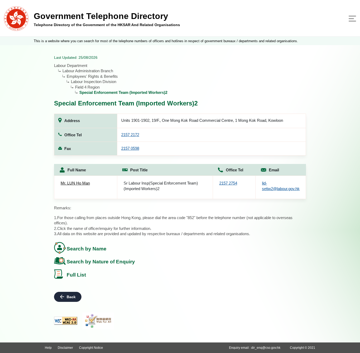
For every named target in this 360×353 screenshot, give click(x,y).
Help (48, 348)
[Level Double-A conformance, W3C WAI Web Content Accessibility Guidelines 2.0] (65, 321)
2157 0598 (130, 148)
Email (274, 170)
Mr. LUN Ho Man (75, 183)
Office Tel (234, 170)
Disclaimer (65, 348)
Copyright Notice (91, 348)
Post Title (139, 170)
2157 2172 (130, 134)
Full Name (76, 170)
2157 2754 (228, 183)
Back (71, 297)
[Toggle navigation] (352, 18)
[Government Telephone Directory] (16, 18)
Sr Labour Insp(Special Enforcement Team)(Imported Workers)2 (161, 186)
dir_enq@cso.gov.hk (265, 348)
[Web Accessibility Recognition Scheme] (98, 320)
